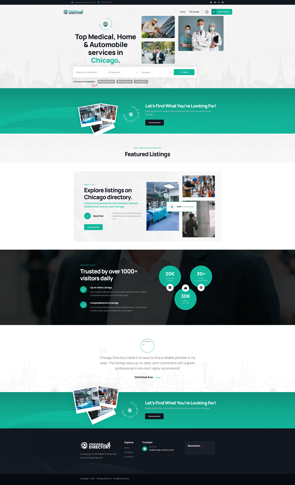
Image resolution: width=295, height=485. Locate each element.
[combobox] (122, 72)
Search (185, 72)
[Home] (73, 12)
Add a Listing (223, 12)
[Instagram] (219, 2)
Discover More (93, 227)
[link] (106, 82)
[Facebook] (211, 2)
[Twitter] (215, 2)
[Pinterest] (223, 2)
